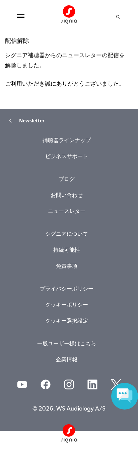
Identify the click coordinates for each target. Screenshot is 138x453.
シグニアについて (66, 234)
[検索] (118, 17)
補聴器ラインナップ (67, 140)
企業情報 (66, 360)
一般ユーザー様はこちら (66, 344)
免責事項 (66, 266)
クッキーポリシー (66, 305)
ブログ (67, 179)
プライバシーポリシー (66, 289)
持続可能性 (66, 250)
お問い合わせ (67, 195)
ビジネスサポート (66, 156)
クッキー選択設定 (66, 321)
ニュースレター (66, 211)
